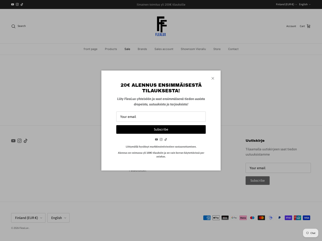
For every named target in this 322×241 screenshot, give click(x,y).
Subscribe (161, 129)
